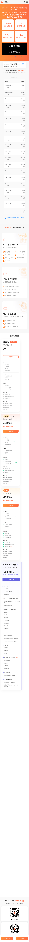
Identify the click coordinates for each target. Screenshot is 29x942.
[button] (24, 2)
